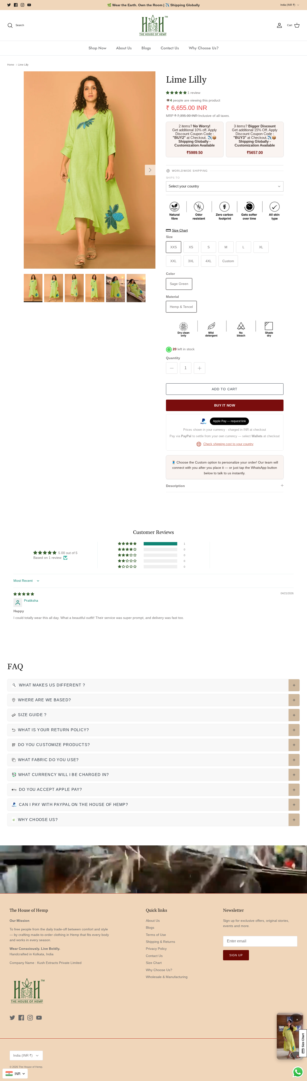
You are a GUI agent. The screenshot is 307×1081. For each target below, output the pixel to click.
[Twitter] (9, 5)
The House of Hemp (30, 1066)
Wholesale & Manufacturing (167, 977)
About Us (124, 48)
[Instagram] (22, 5)
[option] (89, 170)
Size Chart (154, 963)
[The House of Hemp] (153, 25)
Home (10, 64)
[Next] (150, 170)
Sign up (236, 955)
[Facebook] (16, 5)
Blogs (146, 48)
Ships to (173, 177)
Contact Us (170, 48)
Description (175, 486)
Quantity (173, 358)
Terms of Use (156, 935)
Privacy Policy (156, 949)
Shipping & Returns (160, 942)
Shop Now (97, 48)
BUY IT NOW (224, 405)
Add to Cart (224, 389)
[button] (177, 93)
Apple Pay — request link (229, 421)
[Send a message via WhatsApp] (298, 1072)
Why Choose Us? (203, 48)
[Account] (279, 25)
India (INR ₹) (287, 4)
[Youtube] (29, 5)
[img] (23, 594)
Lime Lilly (23, 64)
